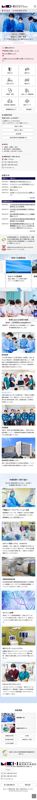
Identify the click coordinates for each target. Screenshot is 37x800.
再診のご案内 (18, 130)
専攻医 (27, 736)
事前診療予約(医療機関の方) (18, 137)
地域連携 (28, 109)
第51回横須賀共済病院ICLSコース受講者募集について (22, 215)
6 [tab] (22, 43)
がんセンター (6, 392)
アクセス (7, 11)
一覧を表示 (32, 198)
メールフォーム (9, 167)
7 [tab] (23, 43)
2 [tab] (16, 43)
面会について (14, 190)
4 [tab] (19, 43)
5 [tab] (20, 43)
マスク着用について (10, 53)
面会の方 (27, 83)
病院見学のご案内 (27, 739)
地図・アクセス (9, 159)
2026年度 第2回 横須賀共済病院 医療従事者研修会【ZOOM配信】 (22, 205)
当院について (27, 105)
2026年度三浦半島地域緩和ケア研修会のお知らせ (22, 210)
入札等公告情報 (9, 743)
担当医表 (18, 134)
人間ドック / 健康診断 (27, 94)
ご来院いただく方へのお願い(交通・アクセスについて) (18, 59)
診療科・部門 (10, 94)
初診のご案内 (18, 126)
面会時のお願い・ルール (11, 51)
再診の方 (27, 73)
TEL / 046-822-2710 (11, 162)
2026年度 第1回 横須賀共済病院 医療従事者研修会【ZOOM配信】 (22, 220)
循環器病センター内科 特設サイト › (13, 517)
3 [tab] (17, 43)
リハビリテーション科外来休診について (22, 184)
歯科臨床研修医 (9, 739)
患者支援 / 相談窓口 (10, 105)
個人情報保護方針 (9, 785)
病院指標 (27, 785)
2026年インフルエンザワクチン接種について (22, 193)
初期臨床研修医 (9, 736)
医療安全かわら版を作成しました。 (21, 181)
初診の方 (9, 73)
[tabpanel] (18, 27)
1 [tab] (14, 43)
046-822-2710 (21, 11)
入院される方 (10, 83)
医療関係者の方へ (11, 109)
